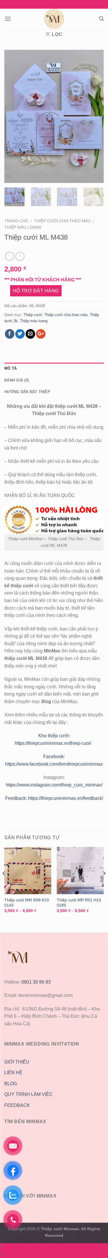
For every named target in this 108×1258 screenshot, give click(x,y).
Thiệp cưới (33, 315)
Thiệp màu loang (22, 227)
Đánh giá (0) (16, 380)
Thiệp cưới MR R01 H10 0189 (79, 902)
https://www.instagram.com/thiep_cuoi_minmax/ (54, 784)
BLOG (10, 1083)
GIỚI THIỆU (16, 1061)
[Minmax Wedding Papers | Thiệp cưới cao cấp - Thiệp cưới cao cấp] (54, 19)
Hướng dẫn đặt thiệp (27, 392)
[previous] (13, 116)
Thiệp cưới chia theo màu (62, 221)
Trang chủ (16, 221)
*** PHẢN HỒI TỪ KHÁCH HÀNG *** (42, 279)
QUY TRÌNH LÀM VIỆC (28, 1094)
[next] (94, 116)
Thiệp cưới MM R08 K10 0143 (26, 902)
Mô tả (10, 368)
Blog (46, 701)
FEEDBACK (17, 1105)
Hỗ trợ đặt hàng (36, 290)
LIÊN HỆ (13, 1072)
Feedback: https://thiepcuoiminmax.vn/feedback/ (54, 798)
